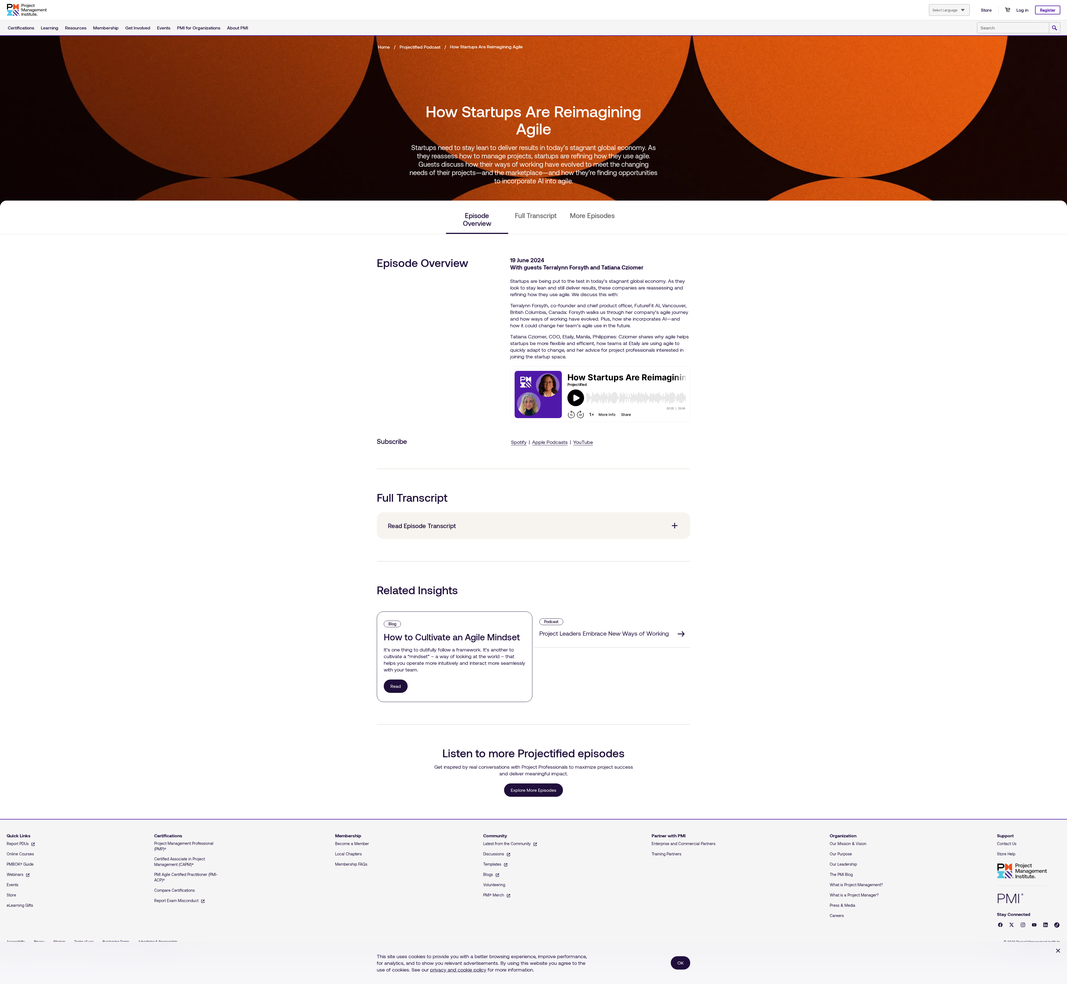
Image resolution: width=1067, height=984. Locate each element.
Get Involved (137, 27)
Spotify (519, 442)
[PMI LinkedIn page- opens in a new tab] (1045, 924)
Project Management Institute (1022, 871)
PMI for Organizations (198, 27)
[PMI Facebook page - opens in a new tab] (1000, 924)
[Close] (1058, 950)
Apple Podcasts (550, 442)
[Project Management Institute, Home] (27, 10)
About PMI (237, 27)
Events (163, 27)
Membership (106, 27)
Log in (1022, 10)
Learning (49, 27)
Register (1047, 10)
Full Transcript (536, 215)
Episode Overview (477, 219)
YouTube (583, 442)
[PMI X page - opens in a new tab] (1011, 924)
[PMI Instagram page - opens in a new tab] (1022, 924)
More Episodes (592, 215)
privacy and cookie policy (458, 969)
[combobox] (949, 10)
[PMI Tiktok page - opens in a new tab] (1056, 924)
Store (986, 10)
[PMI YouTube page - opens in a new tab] (1034, 924)
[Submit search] (1054, 28)
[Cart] (1007, 10)
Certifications (21, 27)
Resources (75, 27)
